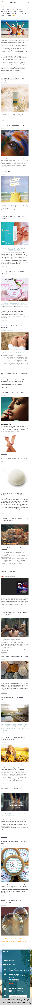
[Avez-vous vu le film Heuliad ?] (15, 803)
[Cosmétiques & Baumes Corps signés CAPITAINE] (15, 290)
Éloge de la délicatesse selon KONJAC (14, 459)
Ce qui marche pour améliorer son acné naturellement (13, 738)
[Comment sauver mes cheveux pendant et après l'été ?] (15, 628)
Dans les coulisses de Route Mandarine (14, 657)
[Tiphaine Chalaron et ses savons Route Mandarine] (15, 866)
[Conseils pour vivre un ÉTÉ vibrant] (15, 410)
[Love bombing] (15, 190)
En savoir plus (19, 1004)
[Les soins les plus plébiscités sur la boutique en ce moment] (15, 99)
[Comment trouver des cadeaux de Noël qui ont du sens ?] (15, 535)
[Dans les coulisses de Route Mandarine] (15, 671)
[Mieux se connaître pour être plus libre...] (15, 714)
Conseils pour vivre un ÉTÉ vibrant (13, 392)
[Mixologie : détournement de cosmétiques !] (15, 922)
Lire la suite (4, 73)
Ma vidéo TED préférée (8, 571)
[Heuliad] (14, 2)
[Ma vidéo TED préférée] (15, 586)
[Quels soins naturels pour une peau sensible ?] (15, 342)
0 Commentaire (11, 220)
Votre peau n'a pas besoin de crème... (13, 125)
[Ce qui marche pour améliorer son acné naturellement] (15, 754)
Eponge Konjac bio (7, 493)
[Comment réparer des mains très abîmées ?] (15, 234)
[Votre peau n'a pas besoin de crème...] (15, 144)
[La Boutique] (28, 2)
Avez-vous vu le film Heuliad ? (11, 788)
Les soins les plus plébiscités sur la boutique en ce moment (13, 79)
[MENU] (3, 2)
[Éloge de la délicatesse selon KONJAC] (15, 478)
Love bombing (5, 172)
